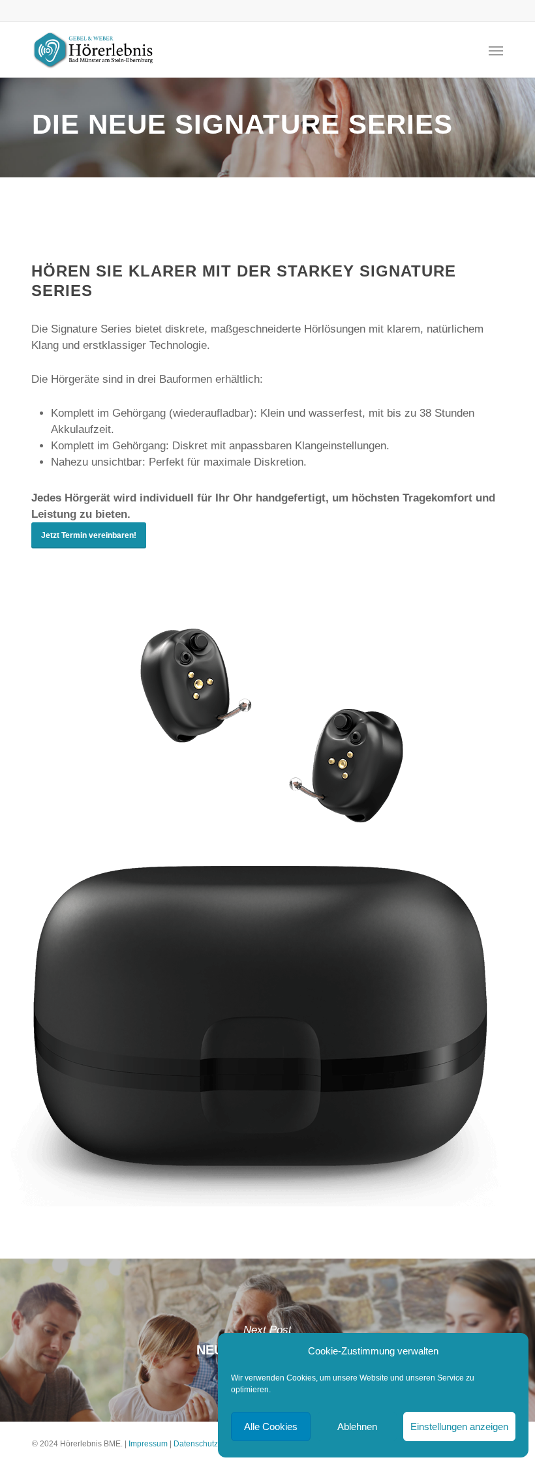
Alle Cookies (271, 1426)
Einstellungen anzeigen (459, 1426)
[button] (496, 50)
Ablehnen (357, 1426)
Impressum (148, 1443)
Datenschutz (196, 1443)
